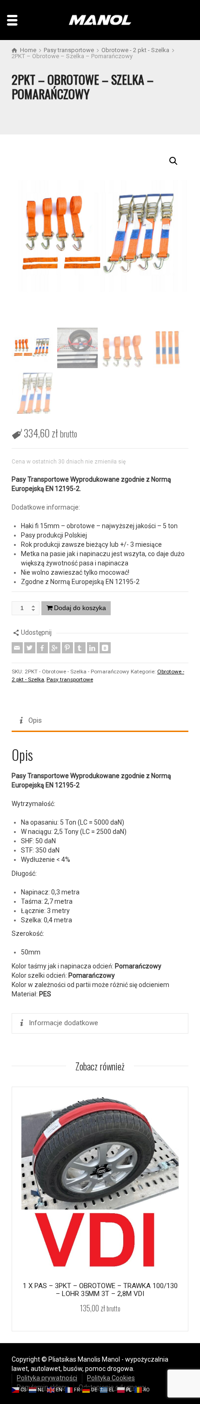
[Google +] (54, 647)
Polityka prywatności (47, 1378)
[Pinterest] (67, 647)
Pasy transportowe (70, 679)
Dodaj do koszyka (80, 607)
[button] (173, 161)
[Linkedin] (92, 647)
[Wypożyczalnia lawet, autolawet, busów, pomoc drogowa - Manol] (100, 19)
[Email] (17, 647)
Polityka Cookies (111, 1378)
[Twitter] (29, 647)
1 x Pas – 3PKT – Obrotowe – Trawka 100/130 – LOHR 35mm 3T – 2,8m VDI (100, 1290)
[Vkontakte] (105, 647)
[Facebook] (42, 647)
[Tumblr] (80, 647)
